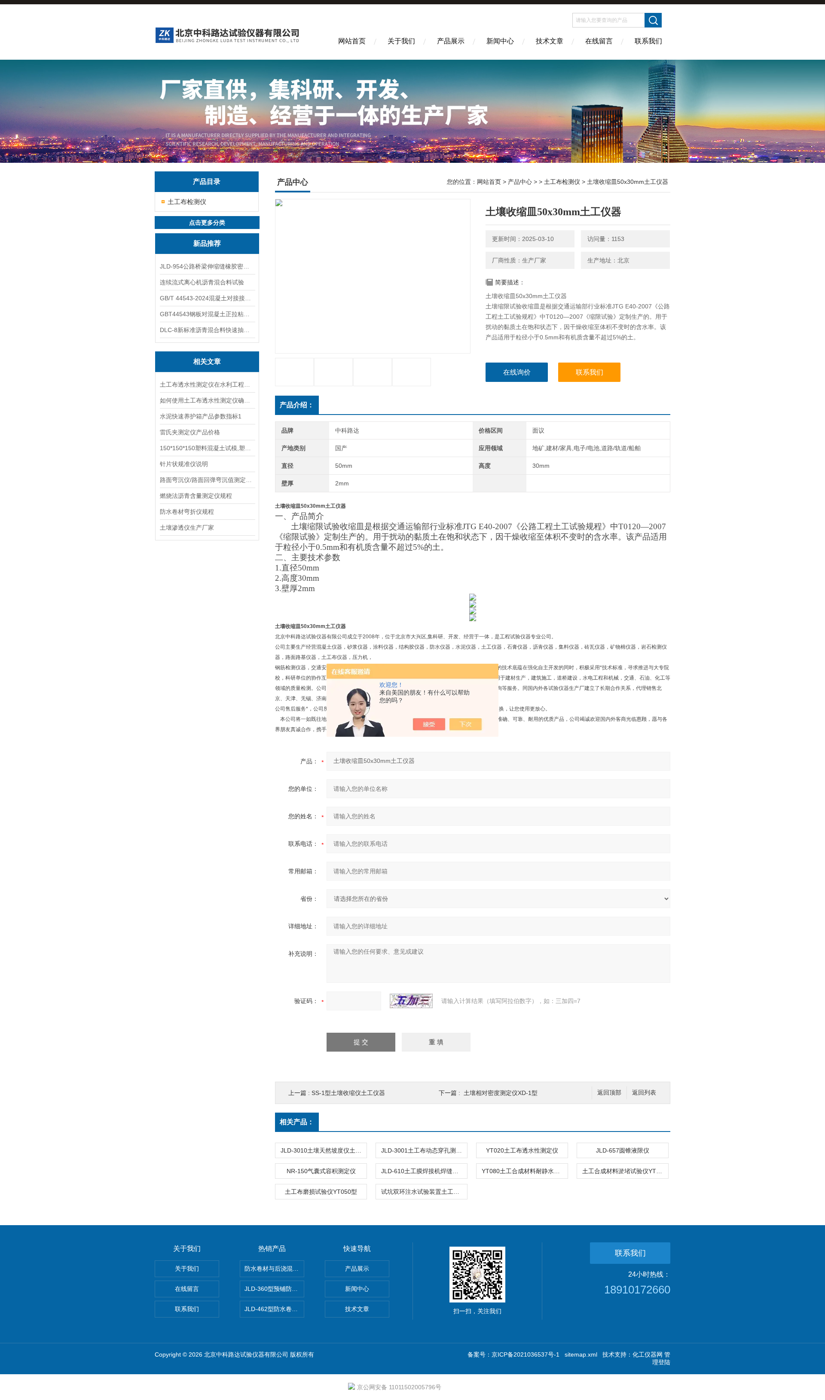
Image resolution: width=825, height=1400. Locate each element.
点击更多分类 (207, 222)
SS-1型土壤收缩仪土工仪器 (348, 1092)
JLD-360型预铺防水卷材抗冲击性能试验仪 (274, 1288)
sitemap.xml (581, 1354)
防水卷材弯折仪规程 (187, 511)
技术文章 (549, 41)
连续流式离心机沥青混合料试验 (202, 282)
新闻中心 (500, 41)
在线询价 (517, 372)
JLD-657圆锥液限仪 (622, 1150)
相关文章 (207, 361)
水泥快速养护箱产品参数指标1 (200, 416)
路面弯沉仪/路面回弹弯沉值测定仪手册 (207, 479)
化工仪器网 (647, 1354)
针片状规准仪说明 (184, 464)
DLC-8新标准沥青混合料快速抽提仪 (207, 329)
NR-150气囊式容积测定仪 (321, 1171)
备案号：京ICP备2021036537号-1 (513, 1354)
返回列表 (644, 1092)
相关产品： (297, 1121)
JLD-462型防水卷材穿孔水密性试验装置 (274, 1308)
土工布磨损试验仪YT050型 (321, 1191)
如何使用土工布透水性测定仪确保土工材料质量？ (207, 400)
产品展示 (450, 41)
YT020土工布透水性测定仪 (522, 1150)
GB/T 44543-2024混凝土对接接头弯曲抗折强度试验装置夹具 (207, 298)
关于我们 (401, 41)
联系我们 (648, 41)
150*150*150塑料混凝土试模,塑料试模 (207, 448)
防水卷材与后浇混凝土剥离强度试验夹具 (274, 1268)
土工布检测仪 (187, 201)
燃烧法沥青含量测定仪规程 (196, 495)
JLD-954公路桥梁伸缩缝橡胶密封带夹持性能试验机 (207, 266)
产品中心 (520, 181)
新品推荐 (207, 243)
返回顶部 (609, 1092)
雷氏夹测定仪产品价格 (190, 432)
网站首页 (352, 41)
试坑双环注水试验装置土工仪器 (423, 1191)
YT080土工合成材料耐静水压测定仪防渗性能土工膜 (525, 1171)
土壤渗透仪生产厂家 (187, 527)
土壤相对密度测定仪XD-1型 (501, 1092)
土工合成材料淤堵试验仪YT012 (624, 1171)
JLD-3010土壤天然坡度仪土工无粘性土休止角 (324, 1150)
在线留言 (599, 41)
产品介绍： (297, 405)
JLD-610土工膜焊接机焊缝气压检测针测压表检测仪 (424, 1171)
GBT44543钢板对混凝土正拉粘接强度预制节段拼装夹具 (207, 314)
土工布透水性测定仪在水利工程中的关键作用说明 (207, 384)
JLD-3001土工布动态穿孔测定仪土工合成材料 (424, 1150)
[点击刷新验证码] (411, 1001)
